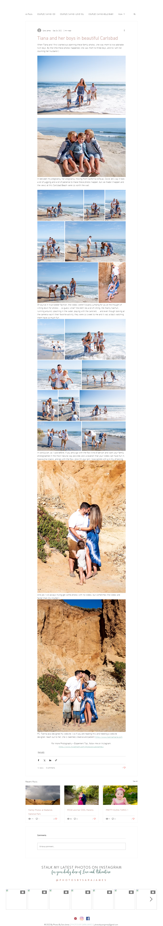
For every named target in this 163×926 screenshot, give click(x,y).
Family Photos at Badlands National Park (40, 812)
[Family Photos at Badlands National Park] (43, 795)
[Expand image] (60, 205)
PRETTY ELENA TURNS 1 (117, 810)
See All (135, 781)
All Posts (28, 14)
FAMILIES (41, 752)
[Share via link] (56, 760)
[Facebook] (88, 918)
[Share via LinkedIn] (50, 760)
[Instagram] (81, 918)
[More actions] (124, 30)
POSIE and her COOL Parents (80, 810)
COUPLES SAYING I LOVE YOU (72, 14)
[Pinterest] (75, 918)
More (120, 14)
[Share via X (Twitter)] (44, 760)
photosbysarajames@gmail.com (107, 924)
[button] (134, 14)
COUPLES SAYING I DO (46, 14)
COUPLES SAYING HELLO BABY (101, 14)
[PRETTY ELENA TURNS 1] (120, 795)
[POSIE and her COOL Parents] (81, 795)
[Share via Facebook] (38, 760)
